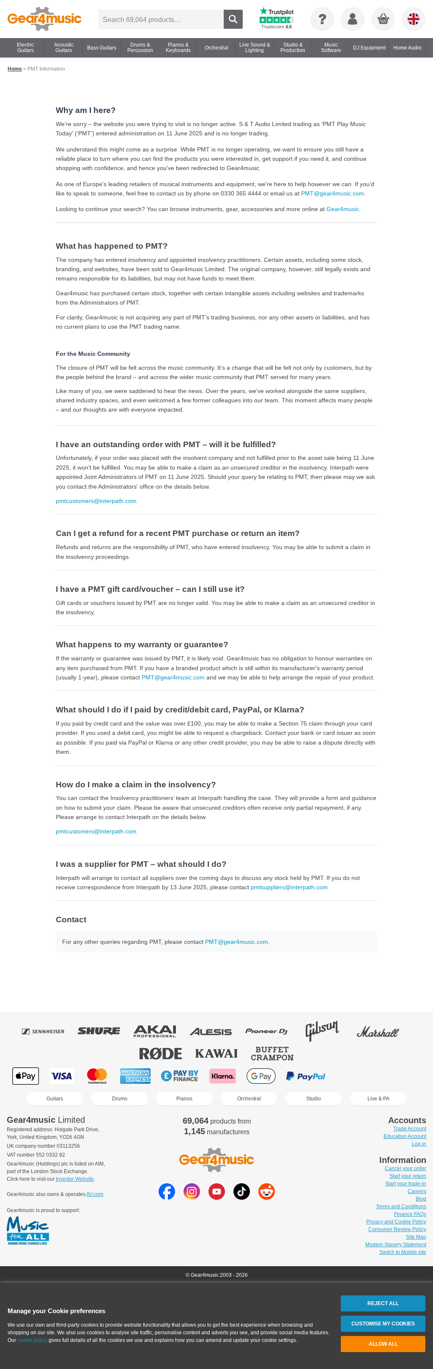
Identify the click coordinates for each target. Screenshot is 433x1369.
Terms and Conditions (401, 1207)
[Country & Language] (413, 19)
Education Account (405, 1136)
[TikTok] (241, 1197)
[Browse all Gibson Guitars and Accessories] (328, 1031)
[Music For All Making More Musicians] (28, 1231)
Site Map (416, 1237)
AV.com (94, 1194)
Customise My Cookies (383, 1324)
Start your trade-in (405, 1184)
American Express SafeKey (393, 1076)
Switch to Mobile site (402, 1252)
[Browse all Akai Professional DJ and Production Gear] (161, 1031)
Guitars (55, 1099)
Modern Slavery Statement (395, 1245)
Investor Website (75, 1179)
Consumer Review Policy (397, 1229)
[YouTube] (216, 1197)
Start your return (407, 1176)
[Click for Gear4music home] (45, 19)
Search (233, 19)
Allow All (383, 1344)
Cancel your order (405, 1168)
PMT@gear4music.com (332, 193)
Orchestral (249, 1099)
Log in (419, 1144)
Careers (417, 1191)
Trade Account (409, 1129)
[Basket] (383, 19)
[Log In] (352, 19)
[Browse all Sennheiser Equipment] (49, 1031)
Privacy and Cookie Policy (396, 1222)
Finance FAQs (410, 1214)
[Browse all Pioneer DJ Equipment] (272, 1031)
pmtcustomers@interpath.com (96, 501)
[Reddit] (266, 1197)
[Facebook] (167, 1197)
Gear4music (342, 209)
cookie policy (32, 1340)
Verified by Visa (350, 1076)
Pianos (184, 1099)
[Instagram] (192, 1197)
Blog (421, 1199)
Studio (313, 1099)
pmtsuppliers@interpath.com (289, 887)
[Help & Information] (322, 19)
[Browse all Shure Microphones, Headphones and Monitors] (105, 1031)
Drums (119, 1099)
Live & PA (378, 1099)
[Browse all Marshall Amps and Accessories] (384, 1031)
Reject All (383, 1303)
